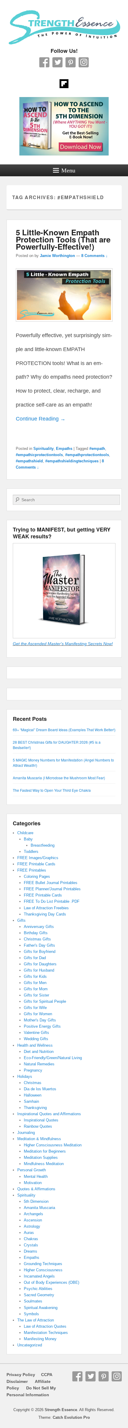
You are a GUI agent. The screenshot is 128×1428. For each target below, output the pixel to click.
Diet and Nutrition (39, 1051)
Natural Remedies (39, 1064)
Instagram (84, 62)
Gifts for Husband (39, 970)
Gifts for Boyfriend (39, 951)
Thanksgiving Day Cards (45, 914)
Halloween (32, 1095)
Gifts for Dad (35, 958)
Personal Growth (31, 1170)
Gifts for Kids (35, 976)
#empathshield (29, 461)
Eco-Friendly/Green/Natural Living (53, 1058)
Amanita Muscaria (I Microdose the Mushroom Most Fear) (59, 777)
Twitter (57, 62)
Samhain (31, 1101)
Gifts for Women (38, 1014)
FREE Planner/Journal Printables (52, 889)
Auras (29, 1232)
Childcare (25, 833)
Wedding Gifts (36, 1039)
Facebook (44, 62)
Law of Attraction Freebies (46, 908)
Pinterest (70, 62)
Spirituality (43, 448)
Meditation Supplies (41, 1157)
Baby (28, 839)
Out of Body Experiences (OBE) (51, 1282)
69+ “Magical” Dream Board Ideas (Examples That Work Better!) (64, 729)
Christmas (32, 1082)
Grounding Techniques (43, 1264)
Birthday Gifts (36, 933)
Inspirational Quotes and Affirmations (49, 1114)
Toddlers (31, 851)
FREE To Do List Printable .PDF (51, 901)
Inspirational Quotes (41, 1120)
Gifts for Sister (36, 995)
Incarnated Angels (39, 1276)
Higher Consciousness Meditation (53, 1145)
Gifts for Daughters (40, 964)
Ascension (33, 1220)
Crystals (31, 1245)
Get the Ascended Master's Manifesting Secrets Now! (63, 643)
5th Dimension (36, 1201)
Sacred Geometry (39, 1295)
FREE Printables (31, 870)
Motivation (33, 1183)
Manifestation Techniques (46, 1332)
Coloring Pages (37, 876)
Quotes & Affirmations (36, 1189)
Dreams (30, 1251)
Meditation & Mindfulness (39, 1139)
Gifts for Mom (36, 989)
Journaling (26, 1132)
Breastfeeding (42, 845)
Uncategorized (29, 1345)
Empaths (64, 448)
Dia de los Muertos (40, 1089)
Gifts (21, 920)
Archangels (33, 1214)
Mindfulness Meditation (44, 1164)
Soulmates (33, 1301)
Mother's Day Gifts (40, 1020)
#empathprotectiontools (87, 455)
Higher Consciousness (43, 1270)
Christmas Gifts (37, 939)
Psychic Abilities (38, 1288)
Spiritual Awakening (40, 1307)
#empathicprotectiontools (39, 455)
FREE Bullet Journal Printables (50, 882)
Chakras (31, 1239)
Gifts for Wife (35, 1007)
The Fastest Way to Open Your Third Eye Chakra (52, 790)
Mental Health (36, 1176)
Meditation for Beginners (45, 1151)
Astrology (32, 1226)
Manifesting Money (40, 1339)
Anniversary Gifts (39, 926)
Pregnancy (33, 1070)
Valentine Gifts (36, 1032)
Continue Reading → (40, 419)
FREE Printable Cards (36, 864)
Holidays (24, 1076)
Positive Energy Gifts (42, 1026)
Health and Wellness (35, 1045)
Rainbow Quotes (38, 1126)
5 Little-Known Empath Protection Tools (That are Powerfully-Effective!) (63, 239)
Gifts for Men (35, 982)
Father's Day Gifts (39, 945)
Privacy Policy (21, 1374)
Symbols (31, 1314)
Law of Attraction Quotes (45, 1326)
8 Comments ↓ (94, 255)
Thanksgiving (35, 1107)
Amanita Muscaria (39, 1207)
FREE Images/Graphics (37, 858)
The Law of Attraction (35, 1320)
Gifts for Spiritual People (45, 1001)
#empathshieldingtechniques (72, 461)
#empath (97, 448)
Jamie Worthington (57, 255)
